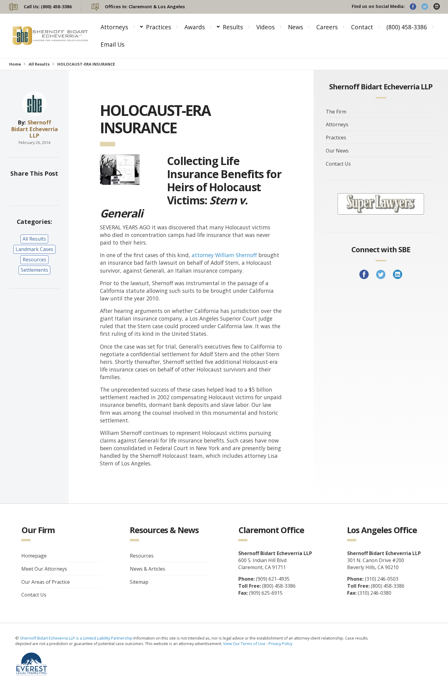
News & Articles (147, 568)
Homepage (34, 555)
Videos (265, 27)
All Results (39, 64)
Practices (158, 27)
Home (15, 64)
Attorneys (114, 27)
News (295, 27)
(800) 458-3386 (406, 27)
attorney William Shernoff (224, 255)
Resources (34, 259)
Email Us (112, 44)
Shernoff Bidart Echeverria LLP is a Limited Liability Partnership (76, 638)
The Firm (336, 111)
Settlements (34, 270)
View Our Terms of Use (244, 643)
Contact (362, 27)
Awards (194, 27)
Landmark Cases (34, 249)
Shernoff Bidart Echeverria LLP (34, 129)
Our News (337, 150)
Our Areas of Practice (45, 582)
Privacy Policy (280, 643)
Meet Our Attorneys (44, 568)
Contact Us (338, 163)
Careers (327, 27)
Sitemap (139, 582)
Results (233, 27)
